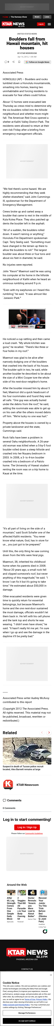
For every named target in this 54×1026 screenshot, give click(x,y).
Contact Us (27, 969)
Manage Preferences (26, 1013)
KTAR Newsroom (28, 785)
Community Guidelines (34, 833)
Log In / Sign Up (27, 827)
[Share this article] (13, 62)
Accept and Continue (27, 1021)
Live (6, 17)
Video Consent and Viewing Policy (16, 1005)
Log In (41, 24)
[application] (27, 318)
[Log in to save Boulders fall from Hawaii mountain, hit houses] (19, 62)
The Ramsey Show (19, 17)
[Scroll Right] (49, 732)
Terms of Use (30, 999)
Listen (47, 17)
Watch (37, 17)
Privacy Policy (41, 999)
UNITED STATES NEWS (27, 34)
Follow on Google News (39, 62)
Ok (51, 975)
